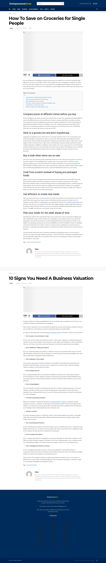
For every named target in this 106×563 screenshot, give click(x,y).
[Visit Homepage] (21, 3)
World (65, 549)
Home (14, 9)
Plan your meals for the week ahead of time (37, 107)
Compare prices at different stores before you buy (39, 97)
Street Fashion (65, 531)
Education (40, 539)
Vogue (65, 545)
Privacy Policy (86, 560)
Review (65, 522)
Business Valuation (32, 465)
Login (95, 3)
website (65, 547)
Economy (40, 537)
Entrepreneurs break (40, 543)
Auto (40, 520)
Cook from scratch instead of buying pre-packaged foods (40, 103)
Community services (40, 531)
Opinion (52, 9)
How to (53, 531)
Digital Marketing (40, 535)
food (40, 551)
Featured (40, 547)
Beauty (40, 522)
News (18, 9)
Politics (53, 551)
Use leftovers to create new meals (35, 105)
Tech (41, 9)
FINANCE (40, 549)
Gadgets (53, 520)
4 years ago (17, 28)
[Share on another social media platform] (81, 75)
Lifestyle (14, 13)
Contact (92, 560)
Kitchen (53, 533)
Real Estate (65, 518)
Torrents (65, 537)
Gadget (53, 518)
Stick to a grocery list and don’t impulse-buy (37, 99)
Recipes (65, 520)
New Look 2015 (53, 543)
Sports (65, 526)
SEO (65, 524)
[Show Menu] (9, 9)
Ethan (11, 28)
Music (53, 541)
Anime (40, 518)
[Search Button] (62, 3)
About (80, 560)
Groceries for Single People (33, 242)
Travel (65, 539)
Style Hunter (65, 533)
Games (53, 522)
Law (53, 535)
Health (46, 9)
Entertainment (33, 9)
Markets (53, 539)
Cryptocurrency (41, 533)
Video (65, 543)
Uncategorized (65, 541)
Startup (65, 529)
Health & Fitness (53, 526)
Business (24, 9)
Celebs (40, 529)
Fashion (41, 545)
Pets (53, 549)
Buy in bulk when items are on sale (34, 101)
